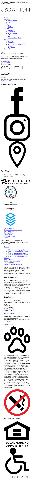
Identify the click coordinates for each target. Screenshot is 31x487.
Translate (6, 247)
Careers (6, 237)
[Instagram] (17, 140)
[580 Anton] (10, 198)
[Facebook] (17, 113)
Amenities (10, 30)
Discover (6, 28)
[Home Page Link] (15, 13)
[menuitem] (17, 17)
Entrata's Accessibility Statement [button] (13, 264)
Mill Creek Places (9, 228)
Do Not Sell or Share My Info (12, 261)
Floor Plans (7, 19)
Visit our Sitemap (5, 62)
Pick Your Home (12, 20)
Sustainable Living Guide (14, 38)
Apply (9, 22)
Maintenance (11, 42)
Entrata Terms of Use (10, 324)
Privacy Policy (8, 234)
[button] (17, 352)
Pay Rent (10, 41)
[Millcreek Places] (15, 183)
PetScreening (11, 47)
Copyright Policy (8, 233)
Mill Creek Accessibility (10, 231)
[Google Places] (17, 167)
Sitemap (6, 258)
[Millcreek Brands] (12, 70)
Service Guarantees (13, 33)
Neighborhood (12, 31)
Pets (9, 36)
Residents (6, 39)
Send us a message (9, 313)
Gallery (6, 24)
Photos (9, 25)
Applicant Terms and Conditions (13, 230)
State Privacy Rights (9, 236)
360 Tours (10, 27)
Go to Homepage (5, 61)
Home (5, 17)
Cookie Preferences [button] (9, 262)
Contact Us (7, 49)
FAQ (9, 35)
